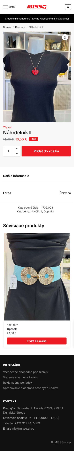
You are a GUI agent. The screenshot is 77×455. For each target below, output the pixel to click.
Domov (7, 27)
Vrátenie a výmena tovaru (20, 377)
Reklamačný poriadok (17, 382)
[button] (67, 7)
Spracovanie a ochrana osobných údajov (30, 388)
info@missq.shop (23, 428)
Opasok (12, 329)
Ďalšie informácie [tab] (16, 176)
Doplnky (20, 27)
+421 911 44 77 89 (27, 423)
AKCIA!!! (37, 211)
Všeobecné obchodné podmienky (25, 372)
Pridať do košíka (46, 151)
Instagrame (61, 18)
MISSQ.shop (62, 442)
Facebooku (46, 18)
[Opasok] (37, 276)
